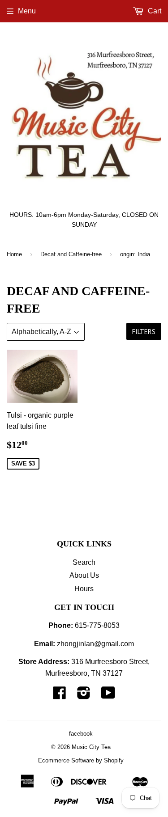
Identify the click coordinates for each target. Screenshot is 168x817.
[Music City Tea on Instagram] (83, 695)
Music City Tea (91, 747)
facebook (81, 733)
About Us (84, 575)
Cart (153, 11)
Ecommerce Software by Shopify (81, 760)
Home (14, 254)
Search (84, 562)
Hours (84, 589)
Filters (143, 331)
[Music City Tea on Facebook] (59, 695)
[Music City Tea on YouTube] (108, 695)
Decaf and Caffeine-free (71, 254)
